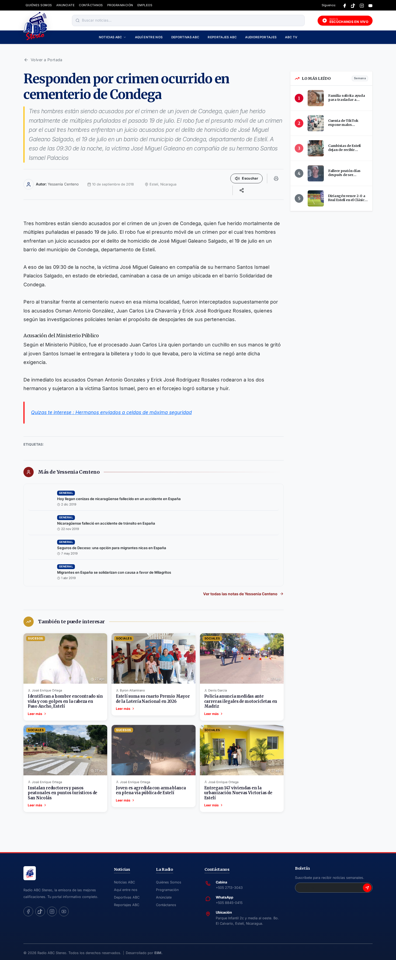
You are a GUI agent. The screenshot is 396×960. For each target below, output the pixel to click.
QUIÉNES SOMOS (39, 5)
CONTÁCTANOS (91, 5)
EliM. (158, 953)
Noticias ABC (110, 37)
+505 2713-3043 (229, 888)
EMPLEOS (144, 5)
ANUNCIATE (65, 5)
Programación (167, 890)
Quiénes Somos (168, 882)
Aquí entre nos (149, 37)
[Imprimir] (276, 178)
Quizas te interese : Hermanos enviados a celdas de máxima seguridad (111, 412)
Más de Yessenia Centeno (68, 472)
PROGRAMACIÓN (120, 5)
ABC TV (291, 37)
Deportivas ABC (185, 37)
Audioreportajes (260, 37)
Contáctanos (166, 905)
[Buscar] (77, 20)
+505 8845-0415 (229, 903)
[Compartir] (241, 190)
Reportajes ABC (222, 37)
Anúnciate (164, 897)
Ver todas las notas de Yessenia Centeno (240, 593)
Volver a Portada (46, 59)
